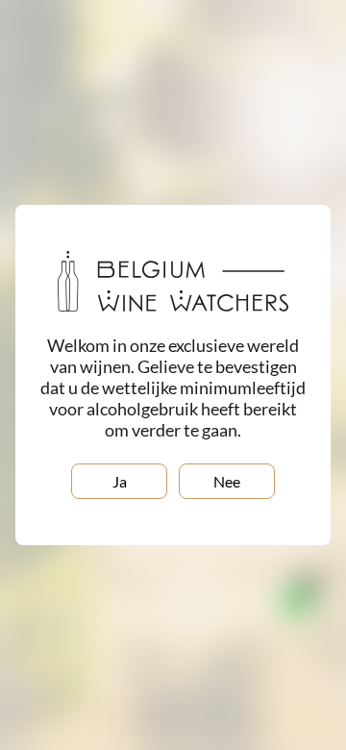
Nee (226, 481)
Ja (119, 481)
